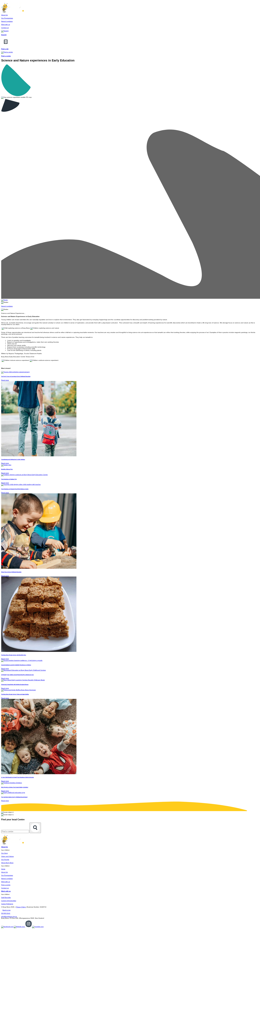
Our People (5, 859)
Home (3, 869)
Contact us (5, 888)
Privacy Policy (21, 907)
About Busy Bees (7, 863)
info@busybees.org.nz (9, 916)
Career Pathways (7, 904)
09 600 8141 (5, 913)
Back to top (7, 910)
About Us (4, 872)
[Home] (4, 300)
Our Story (4, 853)
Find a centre (5, 885)
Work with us (5, 882)
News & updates (7, 878)
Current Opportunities (8, 900)
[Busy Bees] (12, 12)
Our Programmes (7, 875)
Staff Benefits (6, 897)
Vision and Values (7, 856)
